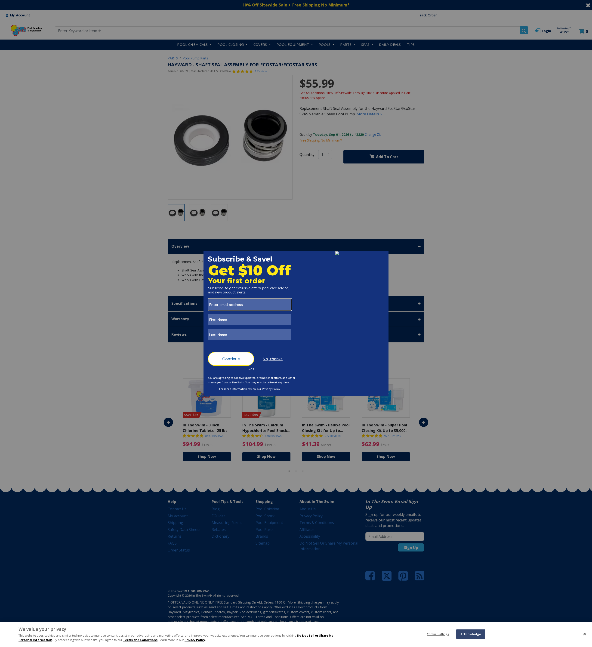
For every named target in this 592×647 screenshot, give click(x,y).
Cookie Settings (438, 634)
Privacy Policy (195, 640)
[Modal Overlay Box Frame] (296, 323)
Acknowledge (470, 634)
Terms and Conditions (140, 640)
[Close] (585, 634)
